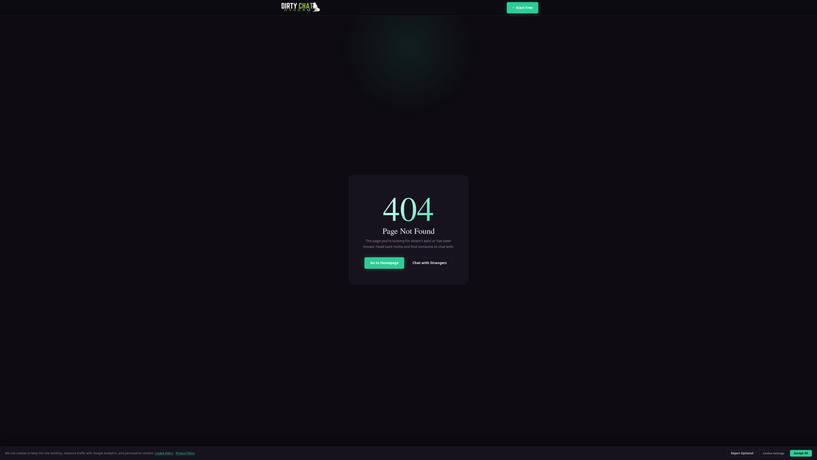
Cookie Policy (164, 453)
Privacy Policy (185, 453)
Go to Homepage (384, 262)
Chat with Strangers (430, 262)
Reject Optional (742, 453)
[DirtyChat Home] (299, 7)
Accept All (801, 453)
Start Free (524, 7)
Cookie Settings (773, 453)
